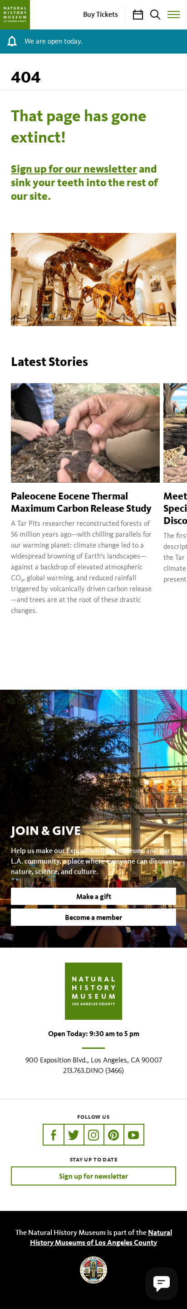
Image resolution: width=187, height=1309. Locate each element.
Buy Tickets (100, 14)
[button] (161, 1283)
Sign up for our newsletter (74, 169)
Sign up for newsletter (93, 1176)
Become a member (93, 917)
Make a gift (93, 896)
